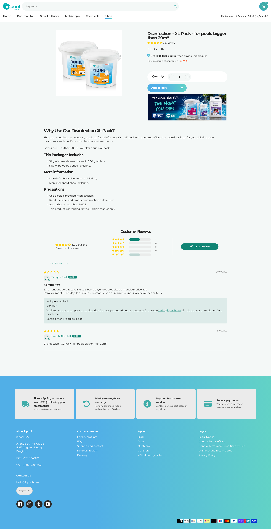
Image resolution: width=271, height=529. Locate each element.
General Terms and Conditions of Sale (222, 446)
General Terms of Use (212, 441)
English (262, 16)
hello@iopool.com (169, 310)
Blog (141, 436)
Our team (144, 446)
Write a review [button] (200, 246)
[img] (51, 272)
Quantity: (158, 76)
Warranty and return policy (215, 450)
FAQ (79, 441)
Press (141, 441)
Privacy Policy (207, 455)
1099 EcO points (166, 55)
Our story (143, 450)
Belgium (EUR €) (246, 16)
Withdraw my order (150, 455)
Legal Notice (206, 436)
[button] (155, 43)
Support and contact (90, 446)
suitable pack (101, 148)
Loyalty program (87, 436)
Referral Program (87, 450)
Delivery (82, 455)
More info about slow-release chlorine (72, 178)
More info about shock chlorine (68, 182)
